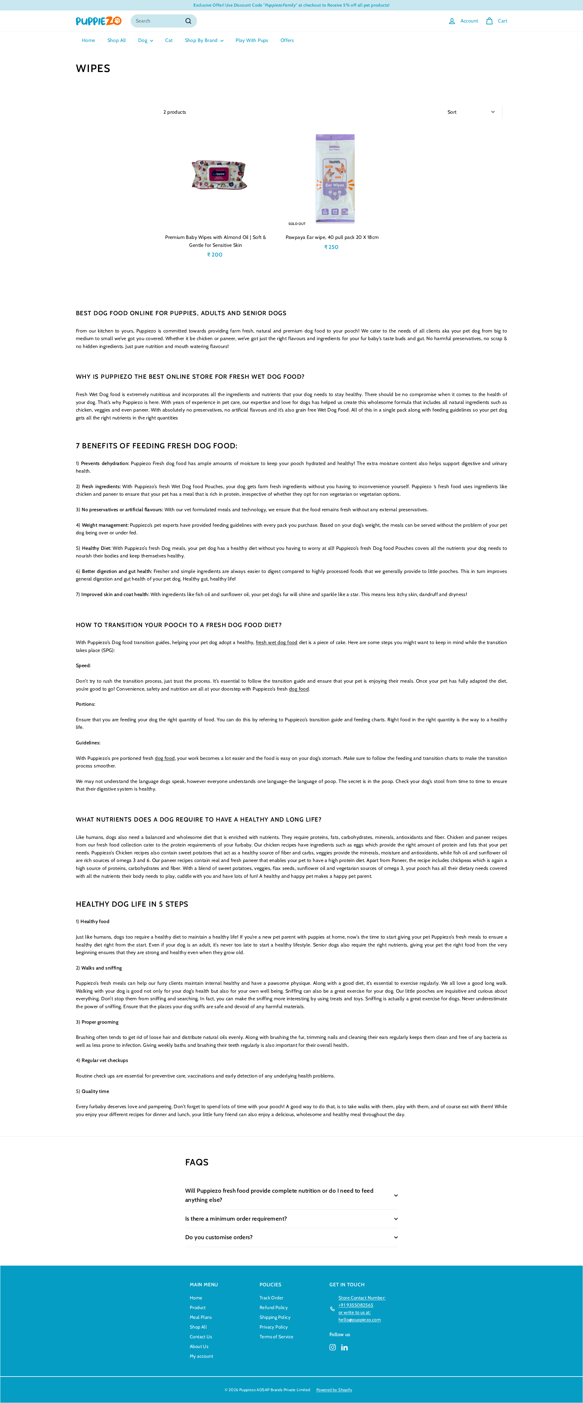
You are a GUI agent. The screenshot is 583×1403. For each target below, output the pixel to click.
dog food (299, 689)
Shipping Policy (275, 1317)
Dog (143, 40)
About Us (199, 1346)
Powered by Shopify (334, 1389)
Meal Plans (201, 1317)
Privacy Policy (274, 1327)
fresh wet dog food (277, 642)
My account (201, 1356)
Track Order (271, 1298)
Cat (168, 40)
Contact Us (201, 1336)
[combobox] (164, 21)
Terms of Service (276, 1336)
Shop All (116, 40)
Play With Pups (252, 40)
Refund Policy (274, 1307)
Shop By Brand (202, 40)
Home (88, 40)
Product (198, 1307)
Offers (287, 40)
